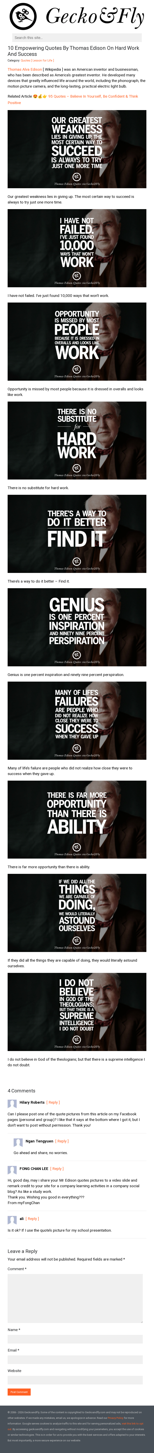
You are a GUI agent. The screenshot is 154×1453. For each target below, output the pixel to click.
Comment (17, 1269)
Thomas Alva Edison (25, 69)
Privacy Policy (115, 1417)
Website (14, 1370)
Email (13, 1350)
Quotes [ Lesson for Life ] (37, 60)
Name (14, 1329)
